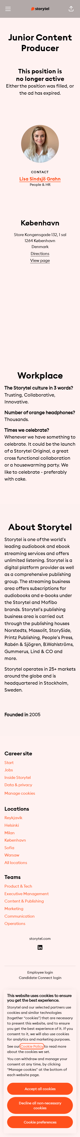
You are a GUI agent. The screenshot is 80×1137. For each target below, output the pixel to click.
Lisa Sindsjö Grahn (40, 179)
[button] (71, 9)
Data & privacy (18, 784)
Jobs (8, 769)
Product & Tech (18, 886)
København (15, 840)
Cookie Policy (31, 1046)
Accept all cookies (40, 1089)
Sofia (9, 847)
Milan (9, 832)
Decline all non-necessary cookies (40, 1105)
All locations (15, 862)
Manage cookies (19, 793)
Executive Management (26, 893)
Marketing (13, 908)
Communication (19, 916)
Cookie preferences (40, 1122)
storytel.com (40, 938)
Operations (14, 923)
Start (9, 762)
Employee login (40, 972)
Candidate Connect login (40, 977)
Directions (40, 253)
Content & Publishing (24, 901)
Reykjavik (13, 817)
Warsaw (11, 855)
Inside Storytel (17, 777)
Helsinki (11, 825)
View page (40, 260)
